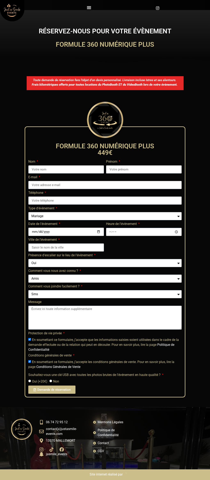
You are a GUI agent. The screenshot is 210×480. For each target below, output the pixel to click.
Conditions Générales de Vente (58, 367)
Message (34, 302)
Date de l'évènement (43, 224)
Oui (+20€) (39, 381)
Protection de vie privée (45, 333)
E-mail (33, 177)
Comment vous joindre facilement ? (54, 286)
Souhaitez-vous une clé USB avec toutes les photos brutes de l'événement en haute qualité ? (94, 375)
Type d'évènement (41, 208)
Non (56, 381)
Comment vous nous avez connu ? (53, 271)
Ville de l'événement (43, 240)
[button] (89, 7)
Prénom (112, 161)
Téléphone (36, 193)
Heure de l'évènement (122, 224)
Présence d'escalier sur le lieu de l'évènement (61, 255)
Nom (32, 161)
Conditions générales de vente (50, 355)
